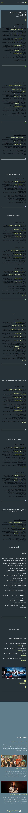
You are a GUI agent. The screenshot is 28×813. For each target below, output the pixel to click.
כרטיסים (17, 50)
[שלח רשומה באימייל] (25, 681)
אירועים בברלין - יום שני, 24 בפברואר (18, 794)
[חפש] (2, 2)
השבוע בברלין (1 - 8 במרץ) (21, 768)
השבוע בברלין (20, 2)
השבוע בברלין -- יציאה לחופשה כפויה (18, 741)
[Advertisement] (14, 718)
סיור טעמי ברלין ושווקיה (17, 29)
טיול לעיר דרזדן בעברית (17, 137)
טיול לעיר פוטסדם (18, 181)
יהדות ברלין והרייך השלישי (15, 85)
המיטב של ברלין (18, 27)
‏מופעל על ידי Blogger (13, 811)
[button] (25, 20)
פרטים (24, 295)
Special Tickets (18, 53)
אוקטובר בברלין (22, 683)
